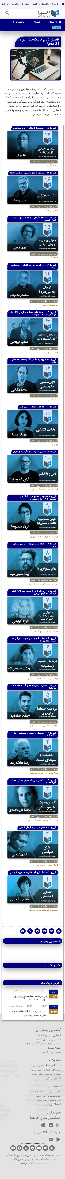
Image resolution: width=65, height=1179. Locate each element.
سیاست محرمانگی (50, 1044)
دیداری (51, 22)
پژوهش (4, 4)
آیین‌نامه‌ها (32, 1044)
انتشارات (25, 4)
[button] (59, 931)
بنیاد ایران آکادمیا (51, 1052)
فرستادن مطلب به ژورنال (47, 1066)
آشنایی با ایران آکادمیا (49, 1035)
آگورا (35, 4)
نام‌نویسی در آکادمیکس (48, 1096)
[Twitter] (45, 1148)
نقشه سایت (54, 1048)
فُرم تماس (54, 1112)
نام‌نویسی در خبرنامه (49, 1100)
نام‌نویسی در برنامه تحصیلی (45, 1092)
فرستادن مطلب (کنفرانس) (46, 1070)
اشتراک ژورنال (53, 1104)
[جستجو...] (7, 13)
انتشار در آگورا (53, 1078)
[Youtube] (39, 1148)
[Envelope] (13, 1148)
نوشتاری (36, 22)
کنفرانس (15, 4)
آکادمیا (55, 4)
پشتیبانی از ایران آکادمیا (48, 1039)
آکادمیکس (44, 4)
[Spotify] (19, 1148)
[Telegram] (32, 1148)
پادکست (20, 22)
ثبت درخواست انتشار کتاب (46, 1074)
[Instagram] (26, 1148)
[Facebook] (52, 1148)
